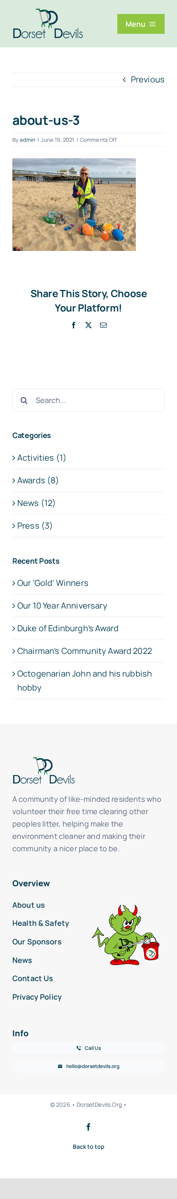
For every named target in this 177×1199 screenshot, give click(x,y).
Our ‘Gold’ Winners (52, 582)
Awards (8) (38, 480)
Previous (148, 79)
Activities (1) (42, 457)
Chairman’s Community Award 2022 (84, 650)
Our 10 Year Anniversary (62, 605)
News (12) (36, 502)
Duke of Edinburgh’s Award (68, 628)
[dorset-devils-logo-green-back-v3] (47, 12)
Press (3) (35, 525)
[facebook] (88, 1127)
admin (27, 139)
